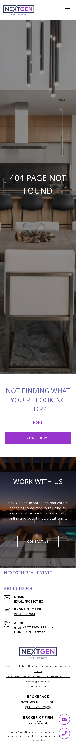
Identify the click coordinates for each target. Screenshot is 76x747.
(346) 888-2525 (24, 614)
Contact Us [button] (38, 541)
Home (38, 422)
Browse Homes (38, 438)
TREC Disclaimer (38, 686)
